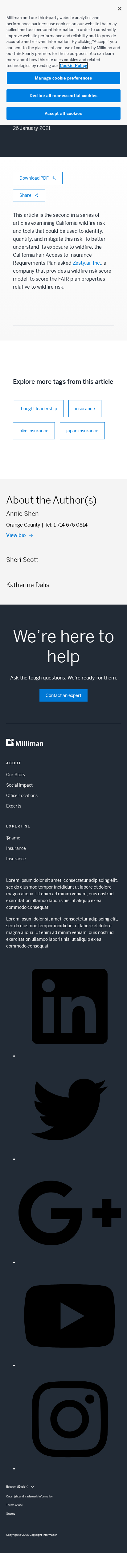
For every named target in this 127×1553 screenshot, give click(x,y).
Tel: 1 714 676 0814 (66, 525)
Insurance (16, 848)
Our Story (15, 774)
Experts (13, 806)
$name (13, 838)
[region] (63, 62)
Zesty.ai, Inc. (87, 263)
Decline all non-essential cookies (63, 95)
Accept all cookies (63, 113)
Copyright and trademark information (29, 1496)
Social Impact (19, 785)
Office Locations (22, 795)
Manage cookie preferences (63, 78)
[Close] (119, 8)
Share (25, 195)
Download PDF (34, 178)
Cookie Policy (73, 65)
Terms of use (14, 1505)
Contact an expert (63, 695)
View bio (16, 535)
